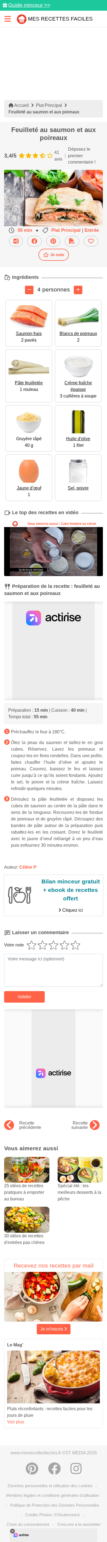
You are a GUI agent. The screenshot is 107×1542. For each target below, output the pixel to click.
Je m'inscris (52, 1329)
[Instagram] (76, 1469)
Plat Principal (49, 105)
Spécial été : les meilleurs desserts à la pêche (79, 1192)
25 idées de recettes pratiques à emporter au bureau (24, 1192)
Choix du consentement (28, 1524)
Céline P (27, 867)
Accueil (21, 105)
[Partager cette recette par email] (16, 241)
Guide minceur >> (29, 5)
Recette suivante (79, 1125)
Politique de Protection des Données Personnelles (54, 1505)
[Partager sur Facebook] (34, 241)
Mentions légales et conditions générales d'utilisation (52, 1495)
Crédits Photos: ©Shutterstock (52, 1514)
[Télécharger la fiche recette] (72, 241)
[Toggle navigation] (7, 19)
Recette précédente (30, 1125)
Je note (57, 254)
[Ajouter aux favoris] (91, 241)
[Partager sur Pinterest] (53, 241)
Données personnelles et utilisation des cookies (50, 1485)
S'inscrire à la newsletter (79, 1524)
